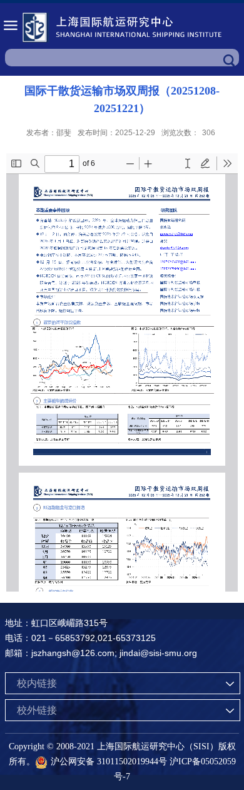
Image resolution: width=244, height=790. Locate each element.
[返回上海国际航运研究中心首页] (122, 27)
